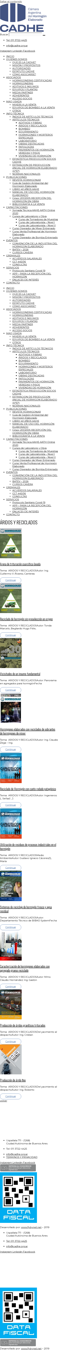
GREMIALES (13, 255)
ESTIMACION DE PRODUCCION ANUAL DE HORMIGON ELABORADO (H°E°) (34, 168)
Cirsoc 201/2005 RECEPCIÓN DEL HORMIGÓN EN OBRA (32, 200)
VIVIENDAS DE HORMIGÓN (35, 155)
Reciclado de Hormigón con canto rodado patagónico (28, 788)
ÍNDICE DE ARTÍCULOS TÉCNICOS (32, 116)
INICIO (10, 56)
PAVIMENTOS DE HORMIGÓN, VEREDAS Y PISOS (36, 151)
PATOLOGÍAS (26, 146)
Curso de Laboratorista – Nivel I (37, 222)
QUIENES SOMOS (16, 59)
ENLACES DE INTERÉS (25, 279)
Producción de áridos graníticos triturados (22, 1025)
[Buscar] (44, 35)
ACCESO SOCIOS (22, 98)
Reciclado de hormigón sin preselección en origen (26, 619)
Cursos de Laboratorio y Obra (29, 216)
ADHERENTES (20, 95)
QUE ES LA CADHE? (24, 62)
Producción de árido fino (13, 1080)
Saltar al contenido (11, 1)
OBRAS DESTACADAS (31, 143)
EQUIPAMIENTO (28, 131)
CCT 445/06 (19, 261)
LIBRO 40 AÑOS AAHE (25, 189)
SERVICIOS (12, 267)
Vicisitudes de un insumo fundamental (20, 673)
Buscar (4, 34)
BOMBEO (24, 128)
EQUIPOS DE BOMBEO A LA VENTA (33, 107)
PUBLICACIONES (16, 177)
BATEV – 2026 (20, 249)
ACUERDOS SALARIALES (27, 258)
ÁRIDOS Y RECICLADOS (33, 125)
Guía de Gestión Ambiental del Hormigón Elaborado (30, 185)
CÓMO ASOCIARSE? (24, 74)
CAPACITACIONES (17, 207)
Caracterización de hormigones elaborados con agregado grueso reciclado (25, 968)
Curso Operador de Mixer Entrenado (33, 228)
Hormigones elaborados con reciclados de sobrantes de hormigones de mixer (27, 731)
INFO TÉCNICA (15, 113)
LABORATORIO (28, 140)
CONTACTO (13, 282)
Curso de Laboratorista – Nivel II (37, 225)
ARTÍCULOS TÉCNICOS (25, 119)
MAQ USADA (14, 101)
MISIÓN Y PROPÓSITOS (26, 65)
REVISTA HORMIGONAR (26, 180)
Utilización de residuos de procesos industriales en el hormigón (28, 846)
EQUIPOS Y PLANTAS (25, 89)
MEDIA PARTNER (22, 92)
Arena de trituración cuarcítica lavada (20, 564)
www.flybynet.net (31, 1227)
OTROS (16, 110)
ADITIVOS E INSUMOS (25, 86)
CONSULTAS (19, 264)
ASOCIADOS (13, 77)
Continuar (10, 580)
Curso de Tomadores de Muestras (38, 219)
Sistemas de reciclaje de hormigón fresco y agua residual (26, 909)
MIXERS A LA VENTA (24, 104)
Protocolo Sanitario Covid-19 (28, 270)
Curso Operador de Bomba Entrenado (35, 237)
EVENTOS (12, 240)
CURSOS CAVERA (22, 252)
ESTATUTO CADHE (23, 71)
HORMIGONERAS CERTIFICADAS (32, 80)
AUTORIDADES (21, 68)
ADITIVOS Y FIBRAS (30, 122)
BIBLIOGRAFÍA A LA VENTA (28, 204)
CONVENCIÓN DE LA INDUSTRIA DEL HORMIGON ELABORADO (34, 245)
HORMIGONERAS (22, 83)
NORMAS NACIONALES (26, 174)
